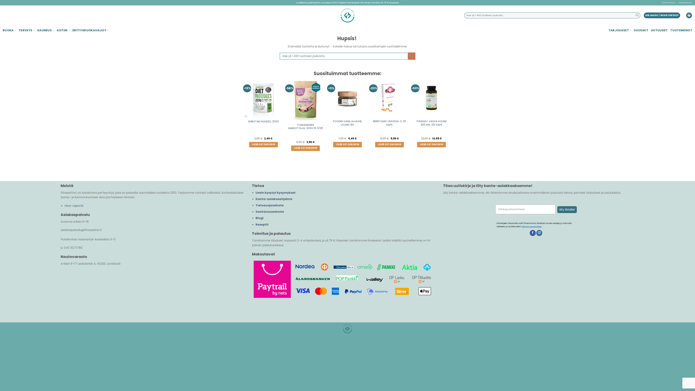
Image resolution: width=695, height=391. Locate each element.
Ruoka (8, 30)
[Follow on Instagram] (539, 233)
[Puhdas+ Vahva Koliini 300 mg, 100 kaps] (431, 98)
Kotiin (62, 30)
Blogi (260, 218)
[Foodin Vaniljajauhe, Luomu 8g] (347, 98)
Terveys (25, 30)
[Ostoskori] (689, 15)
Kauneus (44, 30)
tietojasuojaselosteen (532, 226)
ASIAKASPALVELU (685, 2)
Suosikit (641, 30)
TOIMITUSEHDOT (668, 2)
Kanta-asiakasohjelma (274, 199)
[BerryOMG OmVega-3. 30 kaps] (389, 98)
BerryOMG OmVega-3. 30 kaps (389, 123)
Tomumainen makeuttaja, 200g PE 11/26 (305, 126)
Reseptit (262, 224)
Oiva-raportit (74, 206)
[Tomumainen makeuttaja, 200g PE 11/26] (305, 100)
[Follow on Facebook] (533, 233)
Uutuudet (659, 30)
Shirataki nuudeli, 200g (263, 121)
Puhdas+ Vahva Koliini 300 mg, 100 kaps (432, 123)
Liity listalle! (567, 209)
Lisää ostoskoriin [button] (263, 144)
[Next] (450, 124)
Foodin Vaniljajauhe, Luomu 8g (347, 123)
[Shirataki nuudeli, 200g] (263, 98)
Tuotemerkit (681, 30)
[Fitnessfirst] (347, 15)
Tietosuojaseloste (270, 205)
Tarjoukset (618, 30)
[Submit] (637, 15)
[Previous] (244, 124)
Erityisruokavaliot (89, 30)
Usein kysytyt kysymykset (276, 193)
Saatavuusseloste (270, 212)
